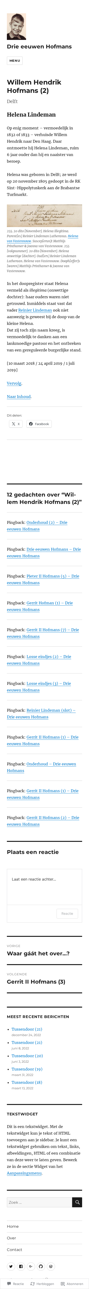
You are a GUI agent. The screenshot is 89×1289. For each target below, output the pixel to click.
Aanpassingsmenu (24, 1173)
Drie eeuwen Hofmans (39, 46)
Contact (14, 1249)
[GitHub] (41, 1266)
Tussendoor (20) (27, 1055)
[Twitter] (11, 1266)
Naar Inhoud (19, 396)
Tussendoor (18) (27, 1082)
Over (11, 1238)
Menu (14, 60)
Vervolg (14, 383)
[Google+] (31, 1266)
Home (13, 1226)
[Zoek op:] (39, 1202)
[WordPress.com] (51, 1266)
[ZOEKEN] (77, 1202)
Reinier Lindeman (35, 310)
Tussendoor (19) (27, 1069)
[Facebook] (21, 1266)
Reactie (67, 913)
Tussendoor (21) (27, 1029)
